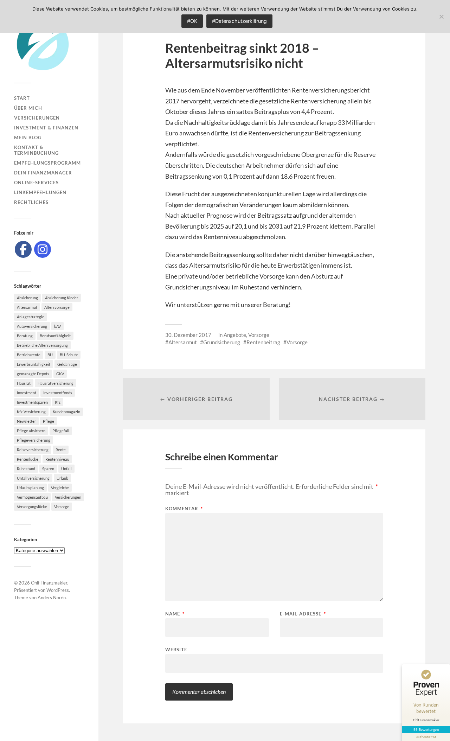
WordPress (57, 590)
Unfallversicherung (33, 478)
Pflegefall (60, 430)
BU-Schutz (69, 354)
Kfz (57, 402)
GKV (60, 373)
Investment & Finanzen (46, 127)
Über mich (28, 108)
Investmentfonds (57, 392)
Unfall (66, 468)
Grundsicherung (221, 342)
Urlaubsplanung (30, 487)
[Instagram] (42, 249)
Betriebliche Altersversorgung (42, 345)
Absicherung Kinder (61, 297)
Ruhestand (26, 468)
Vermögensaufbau (32, 497)
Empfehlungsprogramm (47, 163)
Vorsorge (61, 506)
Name (175, 614)
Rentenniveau (57, 459)
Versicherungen (37, 118)
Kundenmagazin (66, 411)
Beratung (25, 335)
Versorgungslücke (32, 506)
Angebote (235, 335)
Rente (61, 449)
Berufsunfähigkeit (55, 335)
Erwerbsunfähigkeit (33, 364)
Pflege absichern (31, 430)
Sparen (48, 468)
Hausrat (24, 383)
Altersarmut (27, 307)
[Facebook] (23, 249)
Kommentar (184, 508)
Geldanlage (67, 364)
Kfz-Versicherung (31, 411)
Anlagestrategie (30, 316)
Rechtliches (31, 202)
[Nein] (441, 16)
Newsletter (26, 421)
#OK (192, 21)
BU (50, 354)
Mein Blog (27, 137)
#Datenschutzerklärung (239, 21)
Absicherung (27, 297)
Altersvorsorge (57, 307)
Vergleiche (60, 487)
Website (176, 649)
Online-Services (36, 182)
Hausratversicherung (55, 383)
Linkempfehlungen (40, 192)
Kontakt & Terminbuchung (36, 150)
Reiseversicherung (33, 449)
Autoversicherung (32, 326)
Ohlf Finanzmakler (49, 583)
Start (22, 98)
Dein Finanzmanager (43, 172)
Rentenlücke (27, 459)
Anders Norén (52, 597)
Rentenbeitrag (263, 342)
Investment (26, 392)
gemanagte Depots (33, 373)
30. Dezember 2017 (188, 335)
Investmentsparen (32, 402)
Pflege (48, 421)
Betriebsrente (28, 354)
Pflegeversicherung (33, 440)
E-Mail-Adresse (303, 614)
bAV (57, 326)
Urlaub (62, 478)
